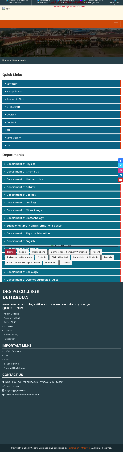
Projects (41, 257)
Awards (108, 257)
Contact (11, 122)
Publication (9, 338)
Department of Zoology (20, 194)
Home (5, 60)
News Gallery (13, 137)
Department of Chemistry (21, 171)
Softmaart (74, 448)
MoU (8, 145)
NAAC (7, 359)
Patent (96, 251)
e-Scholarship (11, 363)
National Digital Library (15, 368)
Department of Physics (19, 164)
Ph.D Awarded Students (19, 257)
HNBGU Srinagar (12, 351)
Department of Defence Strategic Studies (31, 279)
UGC (6, 355)
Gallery (66, 262)
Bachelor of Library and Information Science (33, 225)
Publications (38, 251)
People (22, 251)
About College (11, 313)
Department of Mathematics (23, 179)
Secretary (11, 83)
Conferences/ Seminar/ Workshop (69, 251)
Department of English (19, 241)
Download (50, 262)
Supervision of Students (85, 257)
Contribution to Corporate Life (23, 262)
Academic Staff (15, 99)
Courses (11, 114)
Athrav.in (85, 448)
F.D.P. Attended (60, 257)
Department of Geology (20, 202)
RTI (8, 130)
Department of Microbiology (23, 210)
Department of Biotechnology (24, 218)
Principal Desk (14, 91)
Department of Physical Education (27, 233)
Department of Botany (19, 187)
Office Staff (13, 107)
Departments (19, 60)
